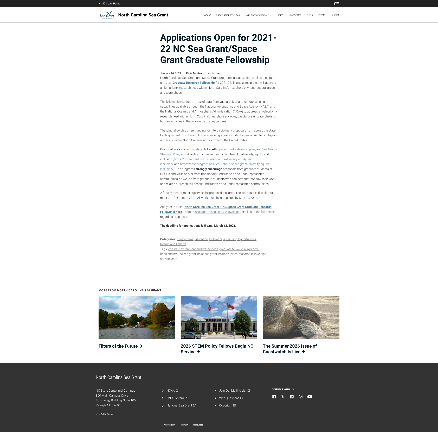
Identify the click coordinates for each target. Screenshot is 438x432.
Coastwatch (294, 15)
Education (201, 239)
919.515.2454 (104, 414)
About (207, 15)
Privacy (184, 425)
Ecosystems (185, 239)
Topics (279, 15)
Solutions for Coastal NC (258, 15)
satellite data (168, 259)
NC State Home (111, 3)
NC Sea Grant (187, 254)
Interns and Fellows (173, 244)
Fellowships (217, 239)
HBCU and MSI (169, 254)
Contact (335, 15)
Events (321, 15)
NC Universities (227, 254)
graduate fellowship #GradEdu (239, 249)
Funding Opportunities (228, 15)
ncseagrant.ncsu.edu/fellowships (217, 212)
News (310, 15)
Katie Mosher (194, 73)
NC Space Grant (207, 254)
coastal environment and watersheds (193, 249)
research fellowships (252, 254)
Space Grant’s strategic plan (236, 149)
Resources (198, 425)
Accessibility (169, 425)
